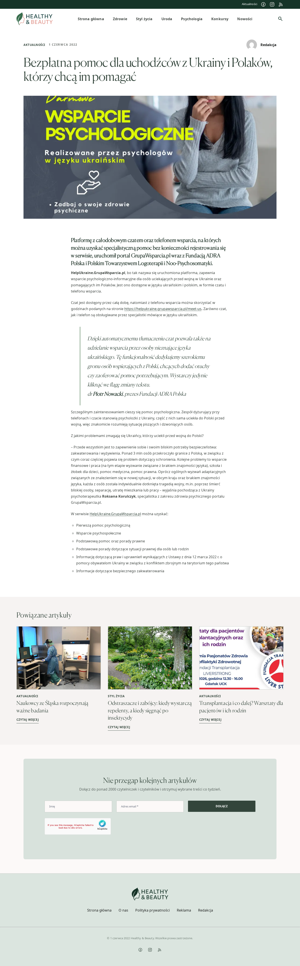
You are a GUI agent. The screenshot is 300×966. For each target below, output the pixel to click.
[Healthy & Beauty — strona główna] (34, 18)
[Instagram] (272, 4)
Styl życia (116, 696)
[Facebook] (263, 4)
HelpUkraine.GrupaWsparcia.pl (115, 513)
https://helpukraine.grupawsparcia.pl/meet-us (162, 308)
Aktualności (249, 4)
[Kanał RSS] (281, 4)
